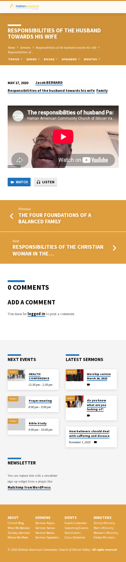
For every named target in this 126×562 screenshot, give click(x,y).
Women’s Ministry (106, 533)
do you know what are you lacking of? (96, 404)
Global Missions (104, 537)
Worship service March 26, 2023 (99, 376)
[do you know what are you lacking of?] (74, 402)
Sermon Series (45, 528)
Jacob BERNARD (49, 82)
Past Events (73, 533)
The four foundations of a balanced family (54, 218)
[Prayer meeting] (16, 402)
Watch (21, 182)
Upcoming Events (76, 528)
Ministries (103, 517)
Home (11, 47)
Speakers (69, 59)
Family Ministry (104, 523)
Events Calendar (76, 523)
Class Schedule (75, 537)
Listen (48, 182)
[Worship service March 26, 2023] (74, 375)
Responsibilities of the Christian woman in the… (58, 250)
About (13, 517)
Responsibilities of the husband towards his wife (66, 47)
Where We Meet (18, 537)
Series (31, 59)
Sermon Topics (45, 523)
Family (102, 90)
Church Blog (16, 523)
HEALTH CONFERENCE (39, 376)
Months (91, 59)
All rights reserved (104, 549)
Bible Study (37, 423)
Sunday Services (19, 533)
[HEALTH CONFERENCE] (16, 375)
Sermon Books (44, 533)
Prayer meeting (40, 401)
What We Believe (19, 528)
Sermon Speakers (47, 537)
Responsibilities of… (21, 52)
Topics (14, 59)
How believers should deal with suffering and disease (89, 433)
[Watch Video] (89, 385)
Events (71, 517)
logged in (36, 313)
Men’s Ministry (104, 528)
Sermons (25, 47)
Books (49, 59)
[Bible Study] (16, 424)
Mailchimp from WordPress (29, 487)
